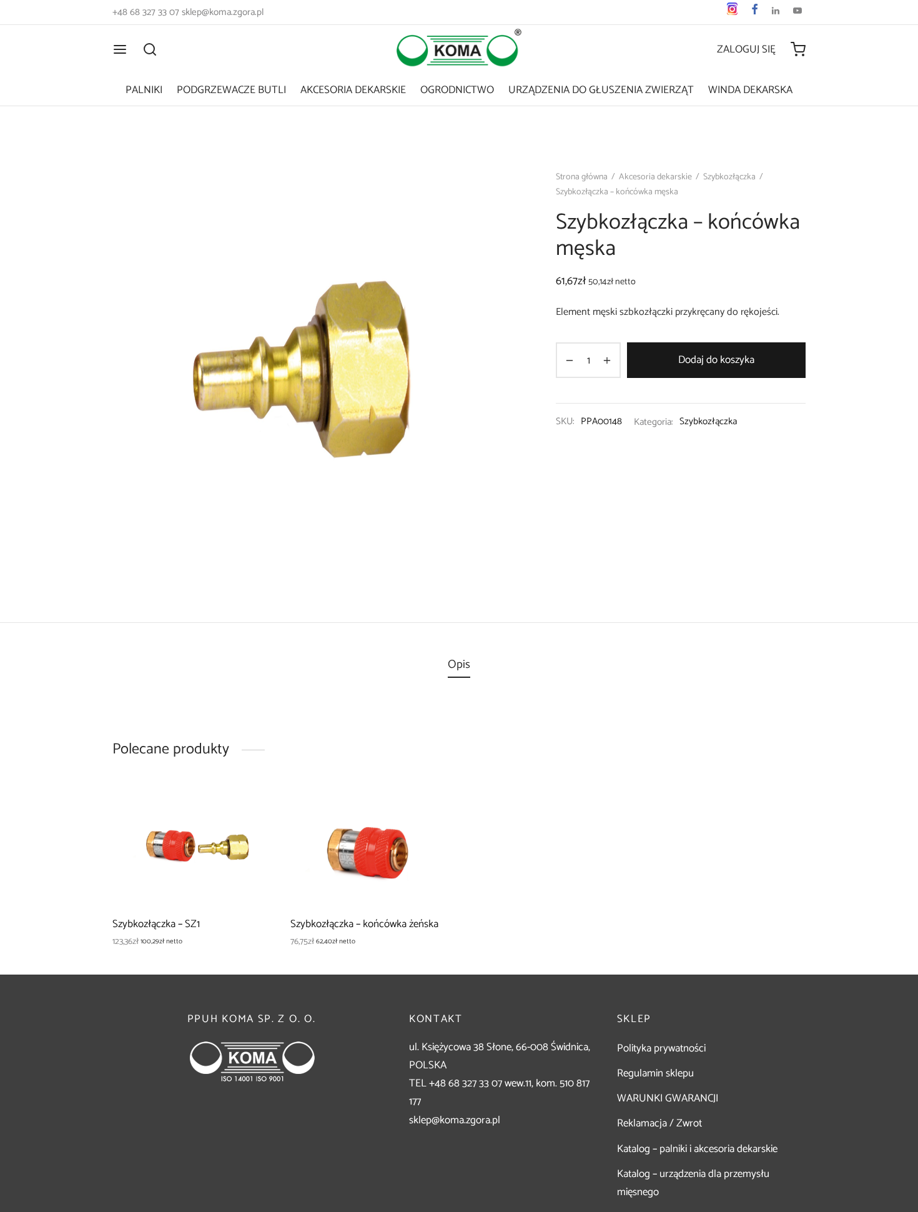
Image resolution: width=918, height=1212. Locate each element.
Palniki (144, 90)
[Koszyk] (798, 49)
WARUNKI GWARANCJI (667, 1098)
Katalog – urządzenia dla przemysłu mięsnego (693, 1183)
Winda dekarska (750, 90)
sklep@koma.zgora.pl (454, 1120)
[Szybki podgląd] (252, 833)
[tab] (459, 664)
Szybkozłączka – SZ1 (156, 924)
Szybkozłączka (729, 177)
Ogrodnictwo (457, 90)
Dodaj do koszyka (716, 360)
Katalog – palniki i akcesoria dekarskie (697, 1149)
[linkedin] (775, 12)
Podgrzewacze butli (231, 90)
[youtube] (797, 12)
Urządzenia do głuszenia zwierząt (601, 90)
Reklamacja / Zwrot (659, 1123)
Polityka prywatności (661, 1048)
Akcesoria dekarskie (353, 90)
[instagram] (732, 12)
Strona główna (582, 177)
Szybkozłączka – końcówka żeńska (364, 924)
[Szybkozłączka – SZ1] (192, 847)
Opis (459, 664)
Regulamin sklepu (655, 1073)
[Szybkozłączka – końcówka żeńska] (370, 847)
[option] (192, 869)
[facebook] (755, 12)
